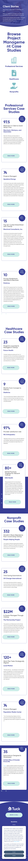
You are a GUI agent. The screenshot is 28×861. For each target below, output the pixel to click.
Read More (11, 155)
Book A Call (14, 814)
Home (14, 824)
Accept (14, 852)
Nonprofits (14, 92)
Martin (5, 765)
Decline (14, 855)
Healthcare (14, 79)
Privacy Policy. (16, 841)
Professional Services (14, 66)
